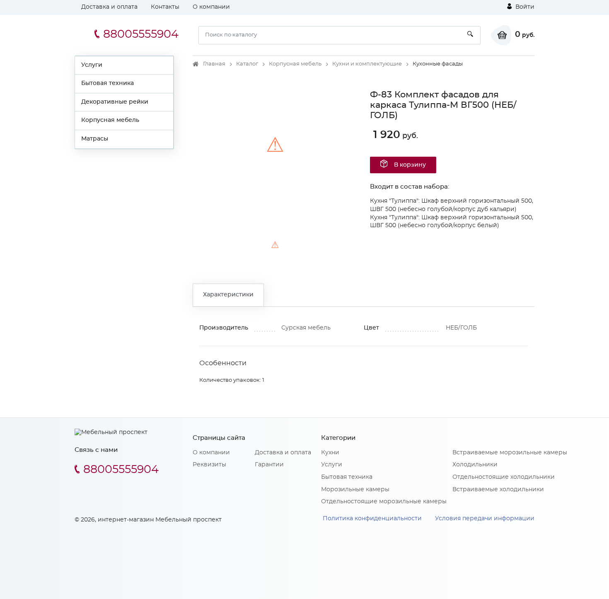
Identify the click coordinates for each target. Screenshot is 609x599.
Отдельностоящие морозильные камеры (384, 501)
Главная (214, 64)
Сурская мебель (306, 328)
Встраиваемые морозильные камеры (509, 453)
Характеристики (228, 295)
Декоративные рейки (114, 102)
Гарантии (269, 465)
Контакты (165, 7)
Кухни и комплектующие (367, 64)
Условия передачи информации (484, 518)
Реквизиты (209, 465)
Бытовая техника (107, 83)
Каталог (247, 64)
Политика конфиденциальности (372, 518)
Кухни (330, 453)
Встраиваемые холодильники (498, 489)
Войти (524, 7)
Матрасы (94, 139)
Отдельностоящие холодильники (503, 477)
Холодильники (475, 465)
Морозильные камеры (355, 489)
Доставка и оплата (109, 7)
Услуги (91, 65)
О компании (211, 7)
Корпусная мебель (110, 120)
